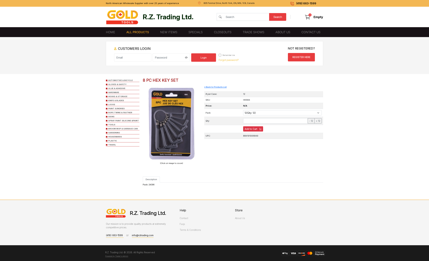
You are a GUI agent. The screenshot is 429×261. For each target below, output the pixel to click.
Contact (184, 218)
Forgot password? (229, 60)
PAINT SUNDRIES (116, 108)
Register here (301, 57)
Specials (196, 32)
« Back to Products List (215, 87)
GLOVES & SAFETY (117, 84)
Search (277, 17)
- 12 (311, 120)
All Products (137, 32)
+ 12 (318, 120)
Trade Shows (253, 32)
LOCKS (111, 104)
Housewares (115, 137)
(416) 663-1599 (306, 3)
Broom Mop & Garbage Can (123, 128)
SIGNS (111, 116)
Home (110, 32)
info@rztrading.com (143, 235)
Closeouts (222, 32)
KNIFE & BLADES (116, 100)
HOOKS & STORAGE (117, 96)
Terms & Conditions (190, 229)
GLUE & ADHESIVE (116, 88)
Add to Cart (251, 128)
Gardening (114, 133)
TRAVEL (112, 145)
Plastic (112, 141)
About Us (282, 32)
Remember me (228, 55)
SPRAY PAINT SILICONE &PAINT (123, 120)
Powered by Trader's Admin (116, 256)
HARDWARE (113, 92)
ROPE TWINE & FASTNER (120, 112)
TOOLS (111, 124)
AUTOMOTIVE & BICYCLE (120, 80)
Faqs (182, 224)
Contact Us (310, 32)
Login (204, 57)
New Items (168, 32)
